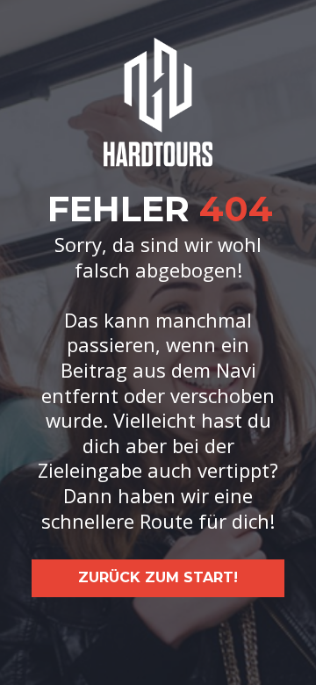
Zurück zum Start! (158, 577)
